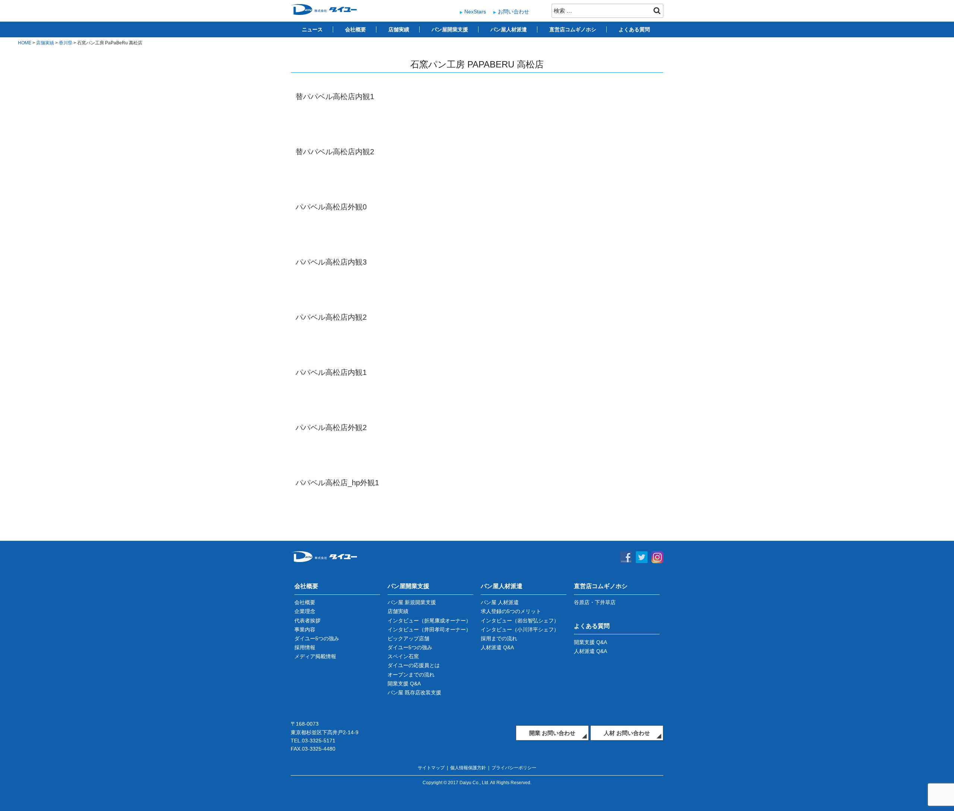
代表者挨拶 (307, 621)
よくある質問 (634, 29)
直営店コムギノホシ (572, 29)
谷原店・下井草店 (595, 602)
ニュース (312, 29)
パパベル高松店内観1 (331, 372)
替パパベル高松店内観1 (335, 96)
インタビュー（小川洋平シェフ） (520, 629)
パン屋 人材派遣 (500, 602)
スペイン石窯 (403, 656)
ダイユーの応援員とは (414, 665)
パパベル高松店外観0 (331, 207)
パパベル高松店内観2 (331, 317)
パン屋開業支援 (450, 29)
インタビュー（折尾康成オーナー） (429, 621)
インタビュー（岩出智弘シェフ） (520, 621)
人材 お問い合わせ (627, 733)
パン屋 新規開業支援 (412, 602)
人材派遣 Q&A (497, 647)
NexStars (475, 12)
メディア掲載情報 (315, 656)
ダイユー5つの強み (316, 638)
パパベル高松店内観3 (331, 262)
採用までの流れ (499, 638)
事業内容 (304, 629)
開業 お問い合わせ (552, 733)
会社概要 (355, 29)
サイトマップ (431, 767)
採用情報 (304, 647)
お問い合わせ (513, 12)
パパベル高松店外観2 (331, 427)
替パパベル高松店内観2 (335, 152)
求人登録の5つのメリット (511, 611)
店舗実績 (398, 29)
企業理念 (304, 611)
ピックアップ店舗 (408, 638)
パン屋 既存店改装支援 (414, 692)
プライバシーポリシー (514, 767)
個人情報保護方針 (468, 767)
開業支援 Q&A (404, 684)
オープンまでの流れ (411, 675)
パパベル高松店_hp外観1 (337, 483)
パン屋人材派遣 (508, 29)
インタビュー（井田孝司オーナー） (429, 629)
